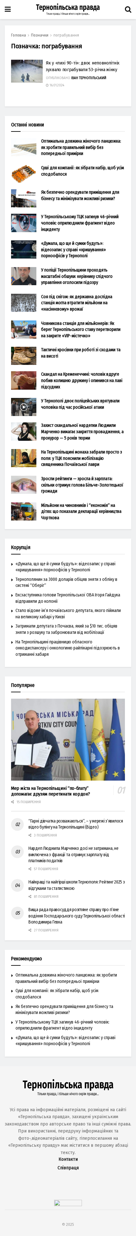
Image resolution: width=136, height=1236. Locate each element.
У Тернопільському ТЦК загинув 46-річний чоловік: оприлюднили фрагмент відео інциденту (80, 223)
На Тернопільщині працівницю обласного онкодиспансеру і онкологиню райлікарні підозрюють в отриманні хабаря (67, 648)
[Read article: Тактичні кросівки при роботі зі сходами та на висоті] (23, 356)
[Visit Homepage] (67, 9)
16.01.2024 (56, 85)
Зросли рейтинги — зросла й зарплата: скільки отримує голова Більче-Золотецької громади (82, 485)
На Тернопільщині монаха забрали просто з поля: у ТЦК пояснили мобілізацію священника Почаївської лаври (81, 458)
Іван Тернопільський (88, 78)
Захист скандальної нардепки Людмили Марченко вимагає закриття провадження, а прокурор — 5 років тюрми (82, 431)
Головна (18, 35)
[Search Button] (128, 9)
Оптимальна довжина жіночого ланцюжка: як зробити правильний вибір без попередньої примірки (81, 147)
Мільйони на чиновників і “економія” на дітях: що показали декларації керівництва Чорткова (81, 512)
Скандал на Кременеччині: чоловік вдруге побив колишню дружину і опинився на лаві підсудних (81, 380)
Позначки (39, 35)
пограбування (66, 35)
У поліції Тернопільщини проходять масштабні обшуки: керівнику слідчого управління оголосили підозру (77, 276)
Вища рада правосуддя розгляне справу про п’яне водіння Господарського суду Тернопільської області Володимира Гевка (76, 916)
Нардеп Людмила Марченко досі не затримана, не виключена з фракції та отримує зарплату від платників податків (73, 854)
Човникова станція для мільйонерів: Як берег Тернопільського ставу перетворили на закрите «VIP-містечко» (81, 330)
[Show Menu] (8, 9)
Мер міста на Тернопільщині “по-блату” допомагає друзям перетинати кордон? (50, 791)
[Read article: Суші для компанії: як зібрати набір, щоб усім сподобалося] (23, 174)
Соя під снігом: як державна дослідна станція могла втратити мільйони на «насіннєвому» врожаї (76, 303)
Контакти (68, 1159)
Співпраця (68, 1168)
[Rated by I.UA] (68, 1204)
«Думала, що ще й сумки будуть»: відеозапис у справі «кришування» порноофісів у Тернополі (73, 250)
